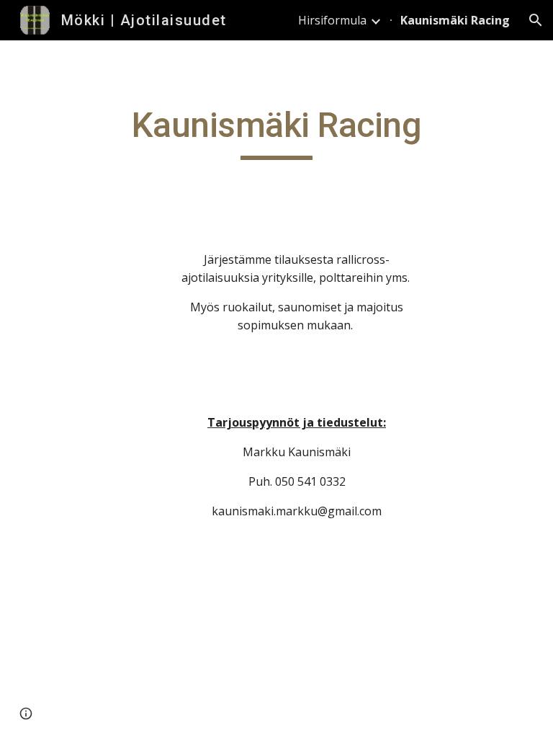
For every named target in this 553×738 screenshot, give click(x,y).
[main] (276, 132)
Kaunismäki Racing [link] (455, 20)
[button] (535, 20)
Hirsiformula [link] (332, 20)
